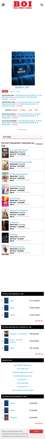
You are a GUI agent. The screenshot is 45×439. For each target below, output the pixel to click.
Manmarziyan (21, 97)
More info (25, 436)
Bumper (14, 110)
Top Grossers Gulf (22, 387)
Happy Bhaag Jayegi (8, 106)
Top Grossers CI (22, 379)
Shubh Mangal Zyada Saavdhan (26, 95)
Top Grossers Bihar (22, 383)
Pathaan (12, 315)
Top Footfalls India (22, 369)
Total (36, 110)
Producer (5, 91)
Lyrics (18, 91)
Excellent (23, 110)
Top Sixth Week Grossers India (22, 376)
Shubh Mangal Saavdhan (28, 104)
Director (12, 91)
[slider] (23, 156)
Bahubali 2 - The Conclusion (18, 334)
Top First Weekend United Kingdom (22, 390)
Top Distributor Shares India (22, 365)
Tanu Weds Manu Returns (25, 102)
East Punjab (7, 137)
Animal (12, 308)
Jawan (12, 301)
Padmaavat (13, 417)
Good (30, 110)
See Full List (13, 99)
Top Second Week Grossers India (22, 372)
